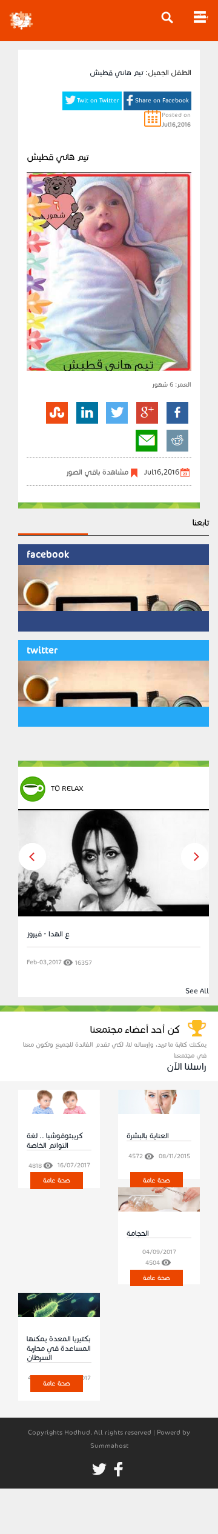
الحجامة (138, 1233)
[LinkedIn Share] (87, 412)
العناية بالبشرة (148, 1135)
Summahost (109, 1446)
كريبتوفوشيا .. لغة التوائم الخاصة (55, 1140)
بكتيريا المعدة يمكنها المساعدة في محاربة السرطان (59, 1348)
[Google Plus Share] (147, 412)
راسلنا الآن (186, 1066)
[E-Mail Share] (147, 440)
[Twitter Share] (117, 412)
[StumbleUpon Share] (57, 412)
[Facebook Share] (176, 412)
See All (197, 990)
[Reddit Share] (177, 440)
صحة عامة (56, 1180)
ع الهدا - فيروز (48, 933)
